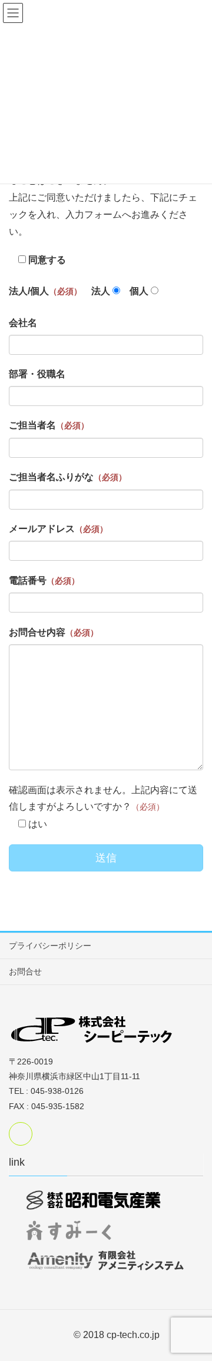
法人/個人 (45, 291)
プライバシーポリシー (50, 945)
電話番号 (44, 580)
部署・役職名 (37, 374)
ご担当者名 (49, 425)
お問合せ (25, 971)
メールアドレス (58, 529)
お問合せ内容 (53, 632)
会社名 (23, 323)
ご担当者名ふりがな (68, 477)
